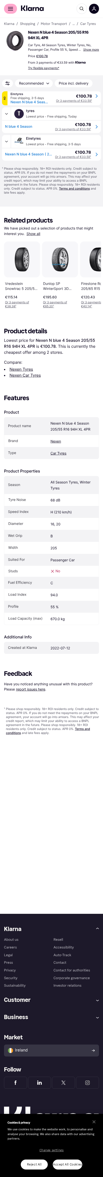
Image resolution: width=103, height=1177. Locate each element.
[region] (51, 1145)
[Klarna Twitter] (63, 1083)
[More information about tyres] (6, 114)
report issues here (30, 689)
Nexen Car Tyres (25, 375)
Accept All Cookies (67, 1164)
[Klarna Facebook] (15, 1083)
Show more (91, 49)
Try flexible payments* (43, 68)
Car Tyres (58, 453)
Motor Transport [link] (54, 24)
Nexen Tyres (21, 369)
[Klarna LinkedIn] (39, 1083)
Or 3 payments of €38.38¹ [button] (17, 304)
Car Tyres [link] (88, 24)
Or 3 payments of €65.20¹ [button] (55, 304)
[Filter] (7, 83)
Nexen (55, 441)
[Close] (94, 1121)
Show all (33, 234)
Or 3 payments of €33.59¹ (74, 101)
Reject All (34, 1164)
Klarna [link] (9, 24)
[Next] (92, 274)
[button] (15, 41)
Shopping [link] (27, 24)
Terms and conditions (74, 188)
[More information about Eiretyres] (6, 141)
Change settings (52, 1150)
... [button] (73, 24)
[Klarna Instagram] (87, 1083)
